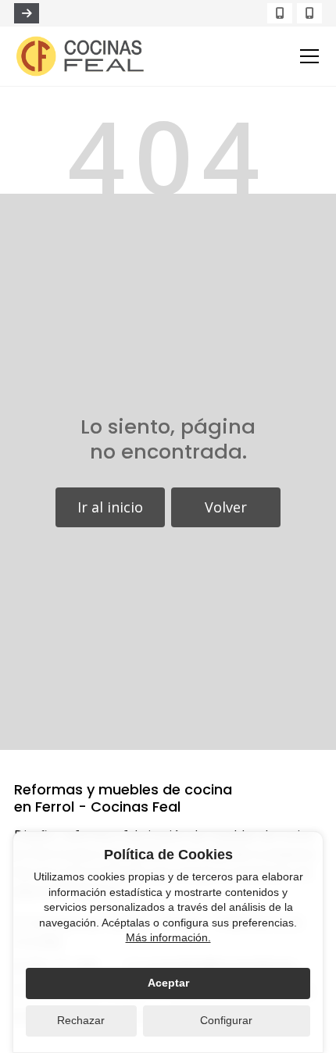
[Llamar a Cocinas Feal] (26, 13)
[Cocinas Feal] (80, 56)
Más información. (168, 937)
